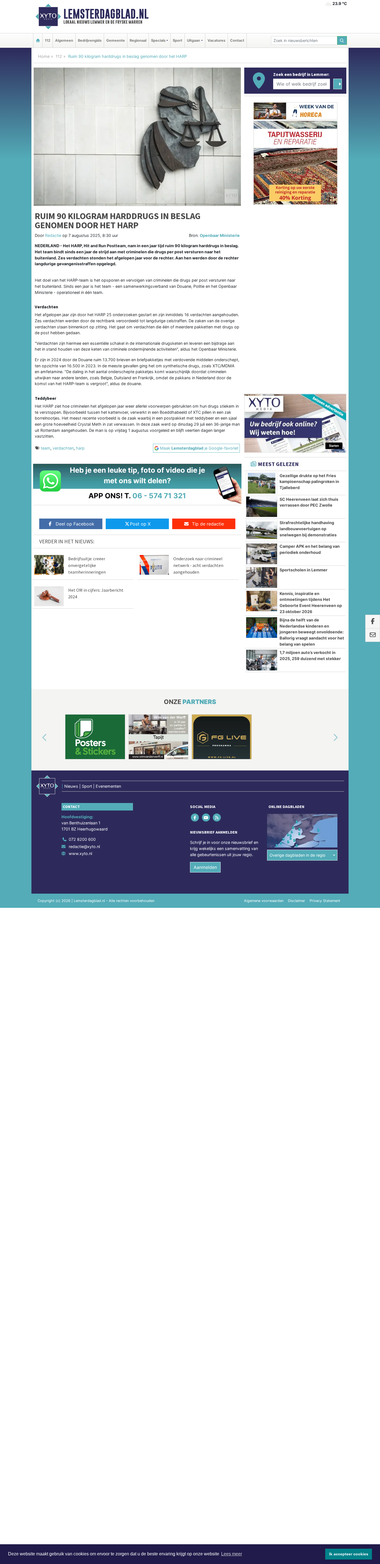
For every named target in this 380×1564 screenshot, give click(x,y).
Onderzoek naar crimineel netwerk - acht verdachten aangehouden (198, 565)
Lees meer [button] (231, 1553)
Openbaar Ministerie (220, 235)
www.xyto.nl (80, 853)
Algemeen (64, 40)
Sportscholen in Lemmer (303, 569)
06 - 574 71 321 (159, 495)
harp (80, 448)
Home (44, 56)
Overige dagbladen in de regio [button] (297, 855)
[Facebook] (195, 817)
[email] (373, 635)
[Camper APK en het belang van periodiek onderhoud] (261, 553)
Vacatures (216, 40)
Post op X (140, 524)
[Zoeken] (342, 40)
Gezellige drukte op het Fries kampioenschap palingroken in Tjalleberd (309, 481)
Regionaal (138, 40)
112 (47, 40)
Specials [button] (158, 40)
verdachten (63, 448)
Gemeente (115, 40)
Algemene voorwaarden (263, 901)
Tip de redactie (208, 524)
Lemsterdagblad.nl (106, 14)
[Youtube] (206, 817)
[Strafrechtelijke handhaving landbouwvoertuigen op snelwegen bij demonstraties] (261, 530)
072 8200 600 (82, 839)
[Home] (37, 40)
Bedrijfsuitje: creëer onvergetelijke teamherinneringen (87, 565)
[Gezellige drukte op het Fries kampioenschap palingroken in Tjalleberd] (261, 483)
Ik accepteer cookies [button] (348, 1554)
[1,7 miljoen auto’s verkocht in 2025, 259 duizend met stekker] (261, 660)
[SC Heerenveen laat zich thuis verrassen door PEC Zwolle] (261, 506)
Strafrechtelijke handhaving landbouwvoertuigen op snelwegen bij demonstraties (308, 528)
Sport (177, 40)
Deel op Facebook (75, 524)
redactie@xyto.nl (84, 846)
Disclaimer (296, 901)
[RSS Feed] (217, 817)
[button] (38, 738)
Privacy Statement (325, 901)
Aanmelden (205, 867)
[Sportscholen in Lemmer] (261, 577)
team (45, 448)
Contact (237, 40)
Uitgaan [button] (193, 40)
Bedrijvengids (90, 40)
